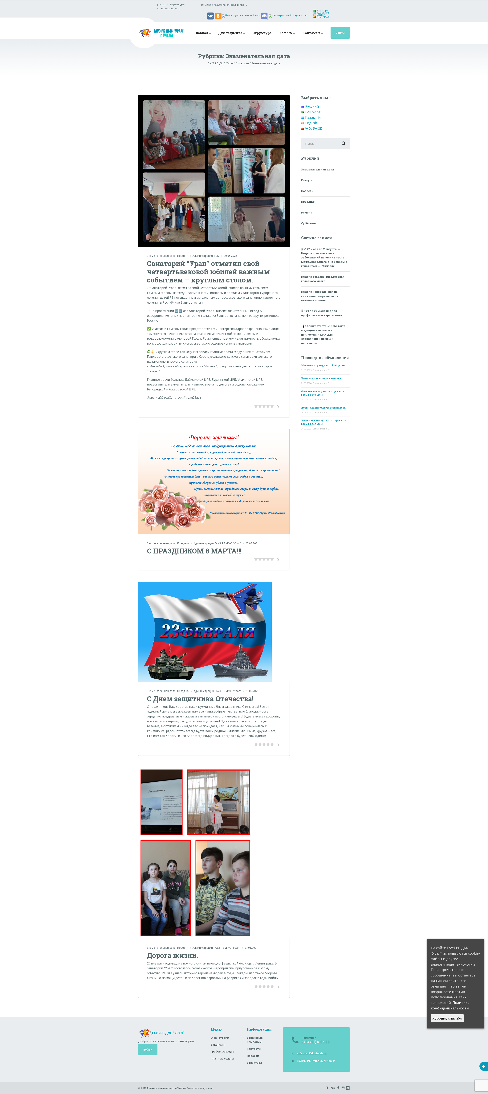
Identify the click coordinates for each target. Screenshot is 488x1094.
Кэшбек (285, 33)
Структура (262, 33)
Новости (182, 256)
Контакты (311, 33)
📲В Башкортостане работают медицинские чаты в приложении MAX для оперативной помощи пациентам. (323, 334)
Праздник (183, 543)
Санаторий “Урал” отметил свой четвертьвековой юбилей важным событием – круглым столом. (208, 271)
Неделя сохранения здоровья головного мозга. (322, 279)
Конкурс (307, 180)
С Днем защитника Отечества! (200, 698)
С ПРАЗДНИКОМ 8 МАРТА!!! (194, 550)
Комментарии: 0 (320, 370)
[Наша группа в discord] (264, 16)
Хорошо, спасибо (447, 1018)
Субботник (309, 223)
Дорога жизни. (172, 955)
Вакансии (218, 1044)
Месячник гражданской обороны (323, 365)
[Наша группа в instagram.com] (288, 16)
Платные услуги (222, 1058)
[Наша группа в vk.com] (210, 16)
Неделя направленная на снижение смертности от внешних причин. (319, 296)
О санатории (220, 1038)
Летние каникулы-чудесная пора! (323, 407)
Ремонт (306, 212)
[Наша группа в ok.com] (218, 16)
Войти (340, 32)
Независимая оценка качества (321, 378)
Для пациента (230, 33)
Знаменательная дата (161, 256)
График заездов (222, 1051)
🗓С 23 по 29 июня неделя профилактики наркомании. (322, 313)
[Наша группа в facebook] (241, 16)
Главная (201, 33)
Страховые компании (255, 1040)
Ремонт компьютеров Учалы (166, 1088)
